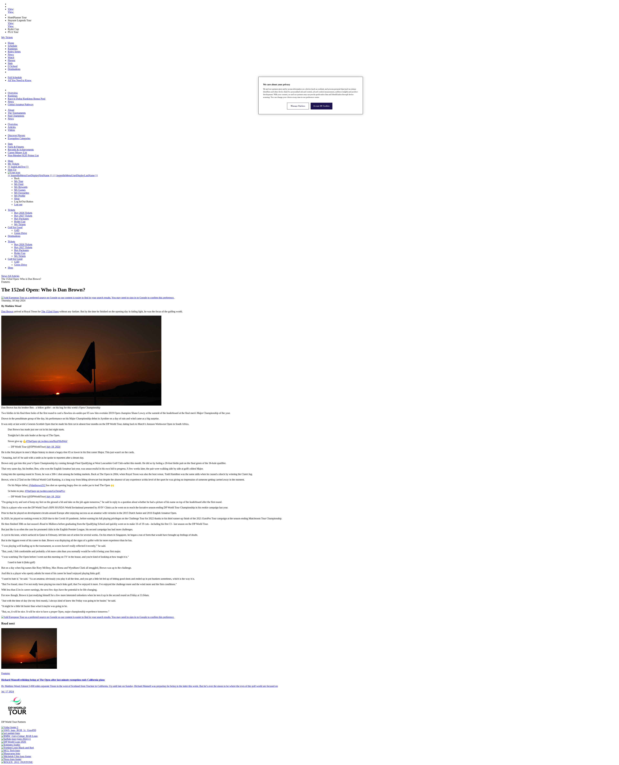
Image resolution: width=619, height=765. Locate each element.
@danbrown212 (37, 485)
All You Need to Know (19, 80)
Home (11, 43)
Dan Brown (7, 311)
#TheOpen (31, 441)
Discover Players (16, 135)
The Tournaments (17, 113)
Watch (11, 57)
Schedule (12, 45)
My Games (19, 190)
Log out (18, 204)
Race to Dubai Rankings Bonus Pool (26, 98)
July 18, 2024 (53, 446)
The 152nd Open (50, 311)
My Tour (18, 181)
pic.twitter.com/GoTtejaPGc (51, 491)
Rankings (12, 48)
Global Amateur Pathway (21, 104)
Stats (10, 63)
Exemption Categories (19, 138)
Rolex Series (14, 51)
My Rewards (20, 187)
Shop (17, 198)
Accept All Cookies (321, 106)
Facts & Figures (16, 146)
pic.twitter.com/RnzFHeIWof (52, 441)
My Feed (18, 184)
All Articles (13, 276)
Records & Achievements (21, 149)
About (11, 110)
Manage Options (298, 106)
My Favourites (21, 192)
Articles (12, 127)
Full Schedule (15, 77)
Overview (13, 93)
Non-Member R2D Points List (23, 155)
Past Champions (16, 115)
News (11, 54)
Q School (12, 66)
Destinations (14, 69)
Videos (11, 130)
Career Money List (17, 152)
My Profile (19, 195)
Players (11, 60)
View (10, 9)
